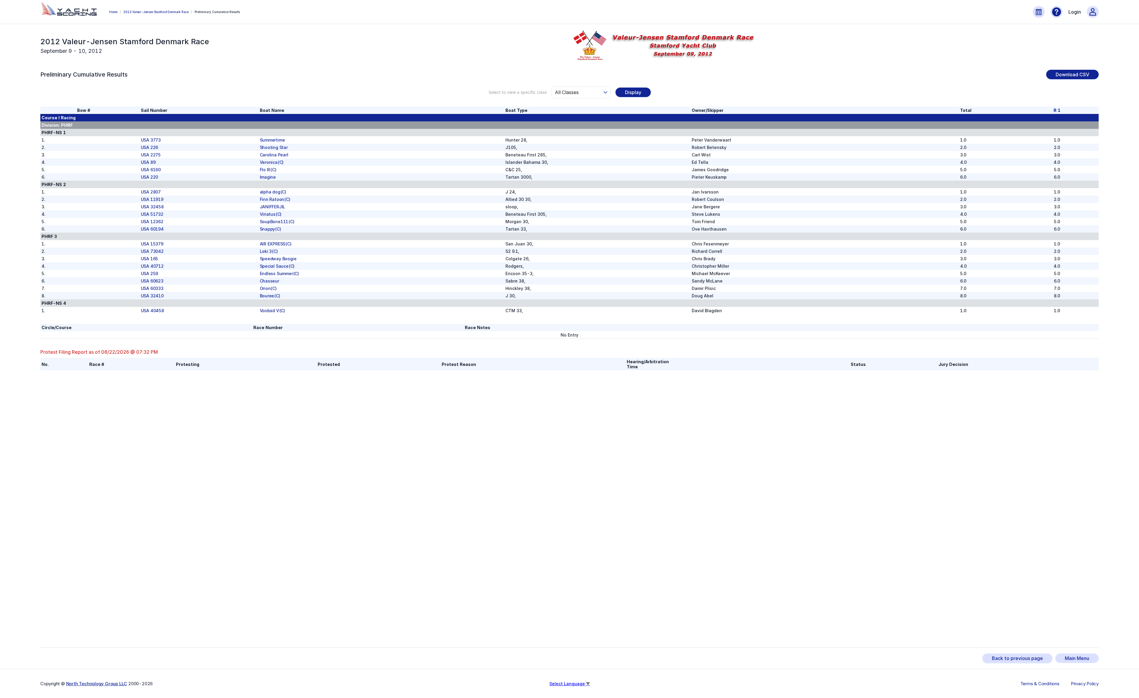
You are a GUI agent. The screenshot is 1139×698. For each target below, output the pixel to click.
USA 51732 (152, 214)
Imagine (268, 177)
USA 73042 (152, 251)
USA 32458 (152, 206)
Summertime (272, 139)
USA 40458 (152, 310)
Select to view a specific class (518, 92)
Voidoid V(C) (272, 310)
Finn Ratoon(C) (275, 199)
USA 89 (148, 162)
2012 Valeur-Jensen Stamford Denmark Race (156, 12)
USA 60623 (152, 280)
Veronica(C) (272, 162)
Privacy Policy (1085, 683)
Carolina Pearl (274, 154)
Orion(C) (268, 288)
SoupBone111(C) (277, 221)
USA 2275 (151, 154)
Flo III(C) (268, 169)
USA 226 (149, 147)
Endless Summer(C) (279, 273)
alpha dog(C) (273, 191)
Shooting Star (274, 147)
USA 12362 (152, 221)
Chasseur (269, 280)
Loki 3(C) (269, 251)
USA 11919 (152, 199)
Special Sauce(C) (277, 266)
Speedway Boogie (278, 258)
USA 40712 (152, 266)
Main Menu (1077, 658)
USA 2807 (151, 191)
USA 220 (149, 177)
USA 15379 (152, 243)
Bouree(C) (270, 295)
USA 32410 (152, 295)
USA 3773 (151, 139)
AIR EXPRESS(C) (276, 243)
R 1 (1057, 110)
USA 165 (149, 258)
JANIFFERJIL (272, 206)
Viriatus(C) (271, 214)
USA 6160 (151, 169)
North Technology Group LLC (96, 683)
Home (113, 12)
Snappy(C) (270, 228)
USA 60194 (152, 228)
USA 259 (149, 273)
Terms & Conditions (1040, 683)
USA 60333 (152, 288)
